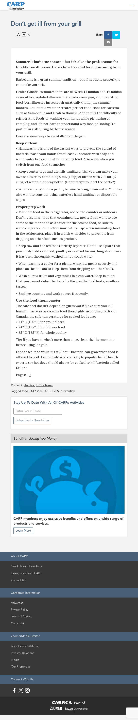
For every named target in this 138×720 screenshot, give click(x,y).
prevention (68, 391)
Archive (29, 385)
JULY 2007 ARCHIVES (44, 391)
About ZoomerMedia (25, 646)
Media (15, 659)
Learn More (23, 530)
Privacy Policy (19, 609)
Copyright (17, 623)
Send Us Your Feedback (26, 566)
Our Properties (20, 666)
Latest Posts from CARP (26, 573)
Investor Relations (22, 653)
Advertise (17, 602)
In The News (44, 385)
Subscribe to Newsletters (33, 420)
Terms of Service (21, 616)
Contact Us (18, 580)
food (25, 391)
